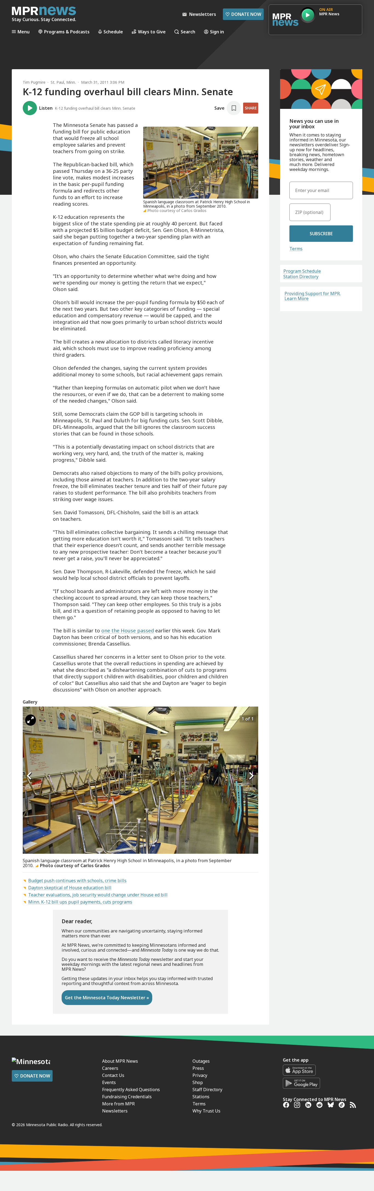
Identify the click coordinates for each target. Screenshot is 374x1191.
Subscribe (321, 234)
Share (251, 108)
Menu (24, 31)
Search (188, 31)
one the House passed (127, 630)
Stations (200, 1097)
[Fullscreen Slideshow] (30, 720)
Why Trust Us (206, 1111)
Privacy (199, 1075)
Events (109, 1082)
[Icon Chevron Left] (29, 776)
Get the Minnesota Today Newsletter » (107, 998)
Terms (296, 249)
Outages (201, 1061)
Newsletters (115, 1111)
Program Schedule (302, 271)
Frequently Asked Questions (131, 1090)
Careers (110, 1068)
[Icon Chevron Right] (251, 776)
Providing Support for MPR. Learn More (312, 296)
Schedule (113, 31)
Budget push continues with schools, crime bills (77, 881)
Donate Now (243, 14)
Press (198, 1068)
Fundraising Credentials (127, 1097)
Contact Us (113, 1075)
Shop (197, 1082)
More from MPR (118, 1104)
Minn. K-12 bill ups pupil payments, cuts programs (80, 902)
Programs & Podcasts (67, 31)
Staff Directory (207, 1090)
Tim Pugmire (34, 82)
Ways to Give (152, 31)
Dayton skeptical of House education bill (69, 888)
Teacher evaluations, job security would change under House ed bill (98, 895)
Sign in (217, 31)
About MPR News (120, 1061)
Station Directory (300, 276)
